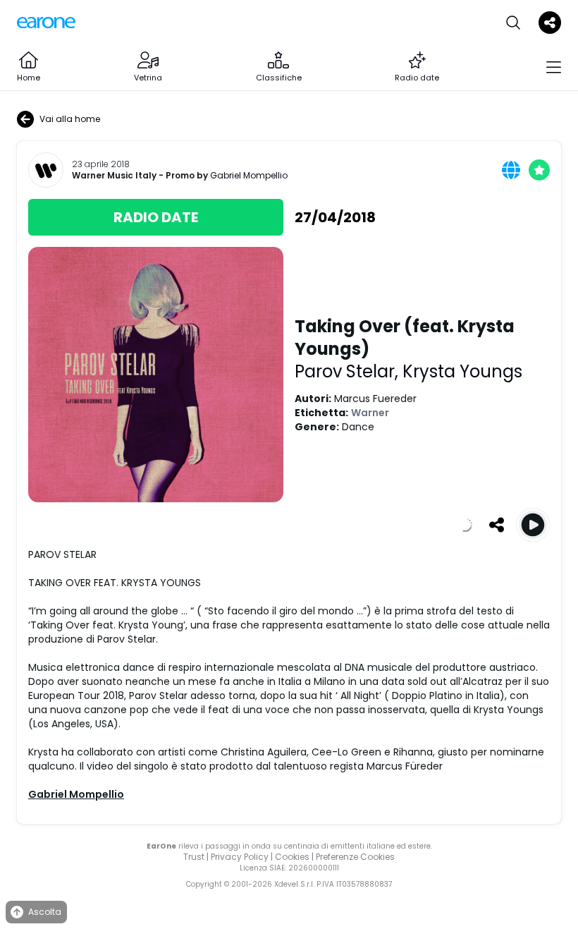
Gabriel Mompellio (249, 175)
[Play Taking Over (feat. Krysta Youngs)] (533, 525)
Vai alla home (69, 119)
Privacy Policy (240, 857)
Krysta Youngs (462, 371)
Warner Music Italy (114, 175)
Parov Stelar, (348, 371)
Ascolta (44, 912)
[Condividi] (496, 525)
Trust (193, 857)
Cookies (292, 857)
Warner (370, 413)
